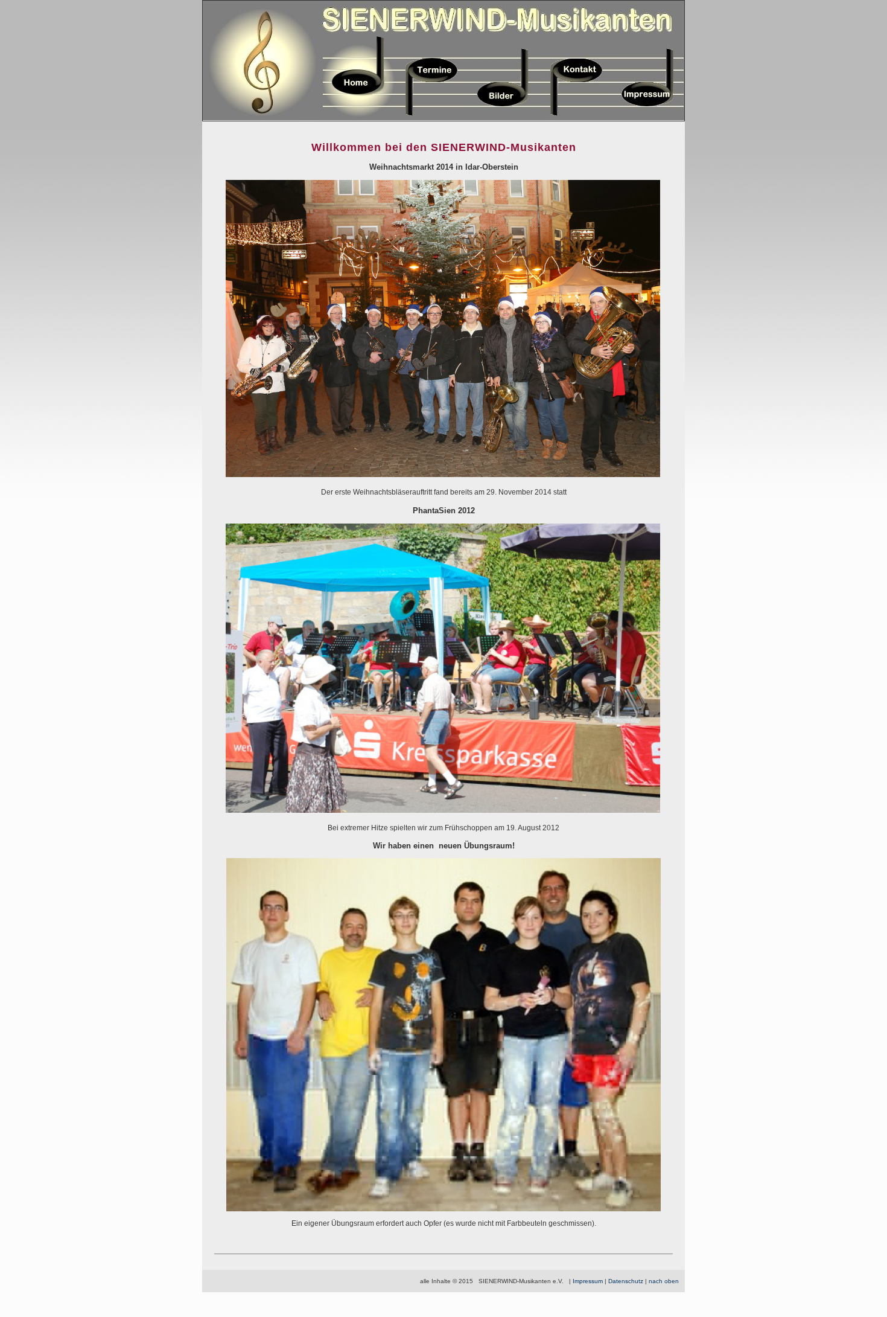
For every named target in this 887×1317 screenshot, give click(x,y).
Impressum (588, 1281)
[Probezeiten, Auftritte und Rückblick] (430, 118)
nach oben (664, 1281)
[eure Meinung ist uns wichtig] (575, 118)
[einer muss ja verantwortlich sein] (648, 118)
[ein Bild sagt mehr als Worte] (503, 118)
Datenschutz (625, 1281)
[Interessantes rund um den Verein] (358, 118)
